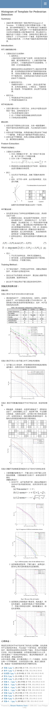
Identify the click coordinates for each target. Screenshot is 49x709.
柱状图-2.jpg (9, 673)
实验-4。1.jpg (9, 701)
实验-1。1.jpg (9, 690)
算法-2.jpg (8, 676)
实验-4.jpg (8, 698)
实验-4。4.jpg (9, 687)
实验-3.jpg (8, 696)
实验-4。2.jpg (9, 682)
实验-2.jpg (8, 693)
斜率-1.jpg (8, 679)
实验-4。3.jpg (9, 685)
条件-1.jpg (8, 671)
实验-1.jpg (8, 668)
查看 (13, 668)
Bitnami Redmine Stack (19, 706)
